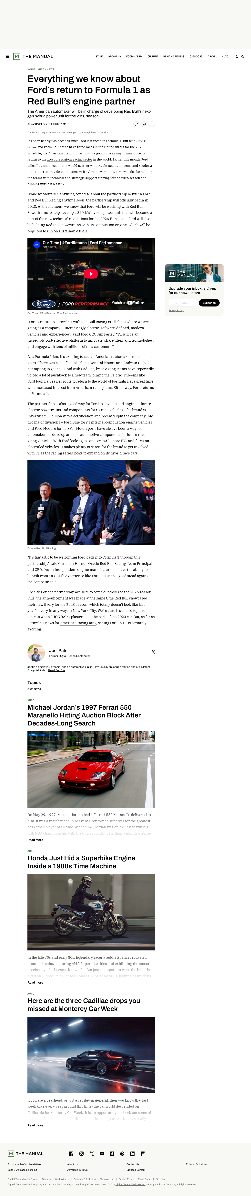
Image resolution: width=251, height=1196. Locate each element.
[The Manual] (33, 56)
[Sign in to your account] (237, 56)
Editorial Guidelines (197, 1164)
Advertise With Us (77, 1170)
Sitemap (160, 1179)
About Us (72, 1164)
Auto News (34, 689)
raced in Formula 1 (107, 141)
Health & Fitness (173, 56)
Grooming (114, 56)
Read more (35, 839)
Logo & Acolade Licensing (22, 1170)
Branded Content (135, 1170)
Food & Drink (134, 56)
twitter (153, 652)
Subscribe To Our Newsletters (24, 1164)
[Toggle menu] (7, 56)
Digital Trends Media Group (22, 1179)
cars (134, 453)
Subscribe (209, 303)
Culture (153, 56)
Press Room (144, 1179)
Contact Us (132, 1164)
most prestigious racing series (69, 159)
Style (99, 56)
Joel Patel (36, 124)
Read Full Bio (56, 670)
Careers (46, 1179)
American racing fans (78, 623)
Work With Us (62, 1179)
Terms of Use (107, 1179)
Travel (212, 56)
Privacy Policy (176, 310)
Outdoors (196, 56)
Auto (225, 56)
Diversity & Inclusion (85, 1179)
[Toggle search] (242, 56)
